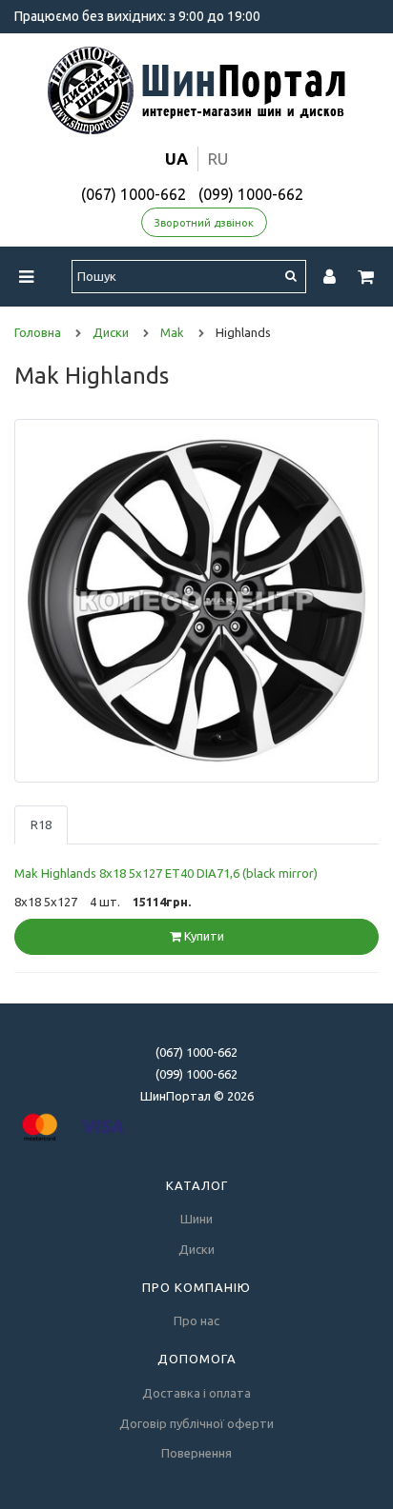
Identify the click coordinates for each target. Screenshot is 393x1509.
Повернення (196, 1452)
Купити (202, 936)
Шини (196, 1218)
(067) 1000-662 (133, 194)
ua (176, 158)
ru (218, 158)
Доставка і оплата (196, 1393)
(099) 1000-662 (250, 194)
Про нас (196, 1320)
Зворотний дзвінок (204, 222)
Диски (196, 1249)
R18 (41, 824)
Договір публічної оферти (196, 1423)
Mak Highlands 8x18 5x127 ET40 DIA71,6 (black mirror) (166, 873)
